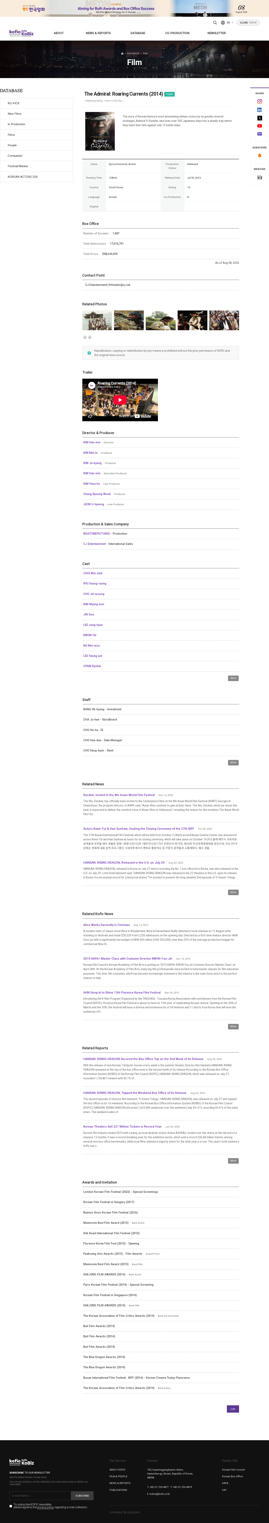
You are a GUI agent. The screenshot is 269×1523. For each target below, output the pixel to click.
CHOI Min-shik (92, 573)
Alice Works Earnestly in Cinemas (106, 925)
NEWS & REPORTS (98, 33)
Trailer (169, 94)
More (233, 678)
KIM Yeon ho (92, 483)
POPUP (248, 22)
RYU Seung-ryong (94, 583)
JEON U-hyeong (94, 504)
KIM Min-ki (90, 452)
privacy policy (45, 1507)
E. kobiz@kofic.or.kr (158, 1493)
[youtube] (259, 126)
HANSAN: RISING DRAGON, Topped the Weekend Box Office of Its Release (134, 1093)
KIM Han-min (92, 442)
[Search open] (215, 23)
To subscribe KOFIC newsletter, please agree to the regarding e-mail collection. (51, 1506)
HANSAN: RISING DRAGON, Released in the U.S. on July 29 (124, 862)
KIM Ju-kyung (92, 463)
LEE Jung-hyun (93, 624)
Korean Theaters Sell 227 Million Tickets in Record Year (122, 1126)
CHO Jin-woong (93, 594)
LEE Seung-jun (92, 655)
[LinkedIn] (259, 110)
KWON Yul (89, 635)
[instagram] (259, 101)
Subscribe (82, 1495)
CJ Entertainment (95, 543)
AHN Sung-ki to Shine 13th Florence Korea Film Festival (122, 992)
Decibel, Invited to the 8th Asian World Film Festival (119, 795)
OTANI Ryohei (92, 666)
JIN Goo (88, 614)
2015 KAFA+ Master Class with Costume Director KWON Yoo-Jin (128, 958)
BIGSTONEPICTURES (97, 533)
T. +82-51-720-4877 (158, 1487)
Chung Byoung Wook (97, 494)
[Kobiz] (27, 33)
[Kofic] (15, 33)
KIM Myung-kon (93, 604)
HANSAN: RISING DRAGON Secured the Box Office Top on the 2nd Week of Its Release (143, 1059)
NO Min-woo (91, 645)
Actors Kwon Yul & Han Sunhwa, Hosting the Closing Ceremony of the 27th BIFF (138, 828)
